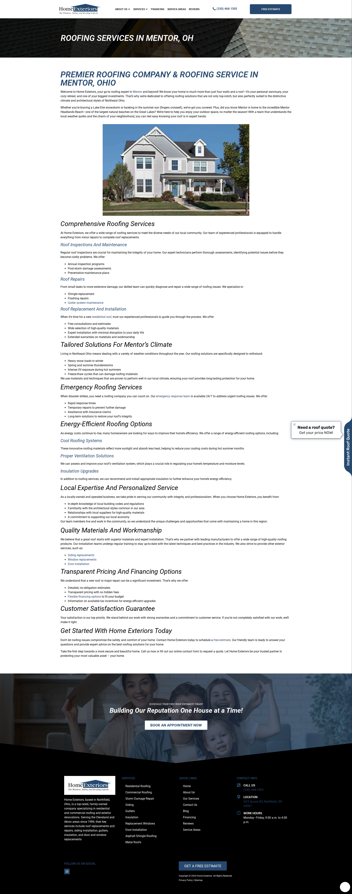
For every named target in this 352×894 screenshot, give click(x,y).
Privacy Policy (186, 880)
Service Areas (176, 9)
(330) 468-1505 (253, 790)
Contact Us (190, 805)
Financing (157, 9)
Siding (129, 805)
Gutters (130, 811)
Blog (186, 811)
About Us (121, 9)
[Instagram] (67, 871)
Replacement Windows (140, 823)
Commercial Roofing (138, 792)
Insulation (131, 817)
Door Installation (136, 829)
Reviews (194, 9)
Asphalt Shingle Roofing (141, 836)
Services (139, 9)
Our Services (191, 798)
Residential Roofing (138, 786)
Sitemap (198, 880)
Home (187, 786)
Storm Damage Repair (139, 798)
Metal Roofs (133, 842)
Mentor (137, 91)
